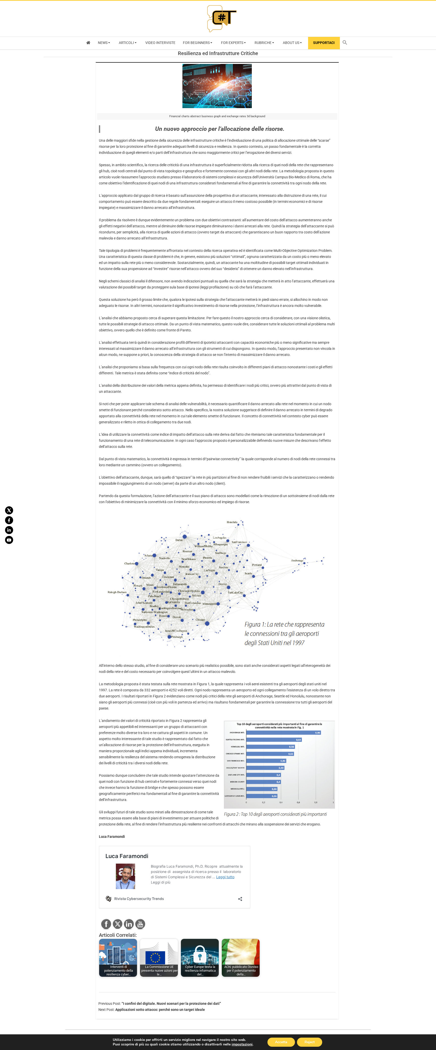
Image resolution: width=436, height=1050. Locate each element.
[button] (346, 43)
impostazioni (242, 1044)
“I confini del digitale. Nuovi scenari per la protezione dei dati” (171, 1004)
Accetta (281, 1042)
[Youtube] (9, 540)
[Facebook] (9, 520)
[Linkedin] (9, 530)
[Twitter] (9, 510)
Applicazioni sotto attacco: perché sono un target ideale (160, 1010)
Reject (310, 1042)
